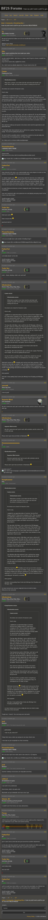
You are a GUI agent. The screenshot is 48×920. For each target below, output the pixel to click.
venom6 (5, 385)
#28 (45, 68)
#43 (45, 745)
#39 (45, 440)
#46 (45, 796)
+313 (3, 483)
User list (21, 15)
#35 (45, 282)
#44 (45, 762)
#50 (45, 876)
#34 (45, 265)
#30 (45, 162)
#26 (45, 29)
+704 (3, 150)
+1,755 (4, 403)
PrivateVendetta (8, 146)
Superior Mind (7, 399)
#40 (45, 477)
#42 (45, 718)
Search (15, 15)
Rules (26, 15)
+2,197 (4, 782)
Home (6, 15)
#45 (45, 776)
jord (3, 721)
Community (9, 23)
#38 (45, 415)
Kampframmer (7, 480)
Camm (4, 71)
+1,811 (3, 446)
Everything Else (18, 23)
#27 (45, 48)
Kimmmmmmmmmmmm (11, 443)
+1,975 (4, 288)
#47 (45, 810)
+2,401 (4, 35)
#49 (45, 856)
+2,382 (4, 725)
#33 (45, 246)
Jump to (4, 905)
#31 (45, 204)
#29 (45, 143)
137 (15, 19)
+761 (3, 75)
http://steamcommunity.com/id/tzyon (15, 45)
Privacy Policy (31, 916)
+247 (3, 389)
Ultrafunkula (6, 285)
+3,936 (4, 169)
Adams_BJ (6, 799)
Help (31, 15)
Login (41, 15)
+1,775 (4, 211)
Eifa (3, 51)
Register (36, 15)
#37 (45, 396)
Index (2, 23)
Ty (3, 32)
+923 (3, 55)
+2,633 (4, 817)
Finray (4, 813)
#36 (45, 382)
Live (11, 15)
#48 (45, 832)
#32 (45, 229)
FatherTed (6, 165)
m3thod (5, 779)
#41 (45, 594)
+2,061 (4, 802)
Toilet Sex (5, 207)
